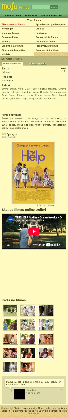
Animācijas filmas (45, 41)
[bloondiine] (19, 394)
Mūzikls (6, 54)
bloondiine (31, 390)
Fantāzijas (41, 33)
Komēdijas (8, 28)
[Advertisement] (21, 107)
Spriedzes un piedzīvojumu (51, 24)
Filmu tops (31, 15)
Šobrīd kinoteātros (51, 15)
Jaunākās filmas (12, 15)
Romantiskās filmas (47, 37)
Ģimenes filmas (10, 33)
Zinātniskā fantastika (13, 50)
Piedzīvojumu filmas (47, 45)
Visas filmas (34, 20)
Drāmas (40, 28)
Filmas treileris (37, 63)
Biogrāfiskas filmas (12, 45)
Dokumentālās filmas (47, 50)
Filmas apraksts (12, 63)
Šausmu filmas (10, 37)
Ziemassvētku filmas (13, 24)
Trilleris (6, 41)
